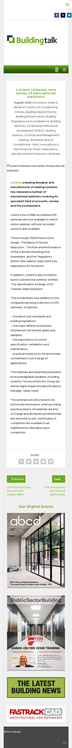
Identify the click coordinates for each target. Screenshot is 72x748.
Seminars (54, 154)
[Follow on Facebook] (56, 15)
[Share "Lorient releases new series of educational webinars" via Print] (50, 461)
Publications (50, 149)
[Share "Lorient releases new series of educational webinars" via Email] (43, 461)
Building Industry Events (41, 112)
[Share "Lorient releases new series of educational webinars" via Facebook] (21, 461)
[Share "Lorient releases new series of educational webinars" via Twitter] (28, 461)
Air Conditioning (47, 107)
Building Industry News (30, 116)
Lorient (16, 182)
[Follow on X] (63, 15)
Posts (36, 149)
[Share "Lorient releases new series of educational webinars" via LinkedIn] (36, 461)
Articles (20, 112)
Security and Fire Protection (29, 154)
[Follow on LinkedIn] (69, 15)
